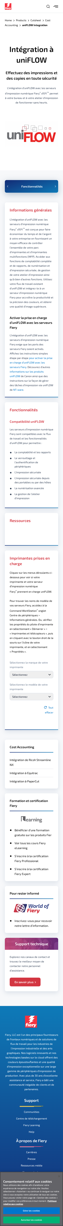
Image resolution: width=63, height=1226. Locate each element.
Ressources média (31, 1165)
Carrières (31, 1152)
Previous (7, 186)
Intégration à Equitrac (24, 773)
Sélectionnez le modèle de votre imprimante (29, 687)
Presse (32, 1158)
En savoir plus (24, 982)
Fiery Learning (31, 1125)
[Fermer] (59, 1176)
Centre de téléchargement (31, 1118)
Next (55, 186)
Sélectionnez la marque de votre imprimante (29, 665)
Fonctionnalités (31, 186)
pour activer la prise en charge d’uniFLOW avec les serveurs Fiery (31, 362)
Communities (31, 1111)
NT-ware (18, 389)
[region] (31, 1199)
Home (8, 20)
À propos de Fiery (31, 1140)
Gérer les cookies (31, 1210)
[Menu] (55, 6)
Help (31, 1131)
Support (31, 1100)
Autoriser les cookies (31, 1220)
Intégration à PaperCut (24, 781)
